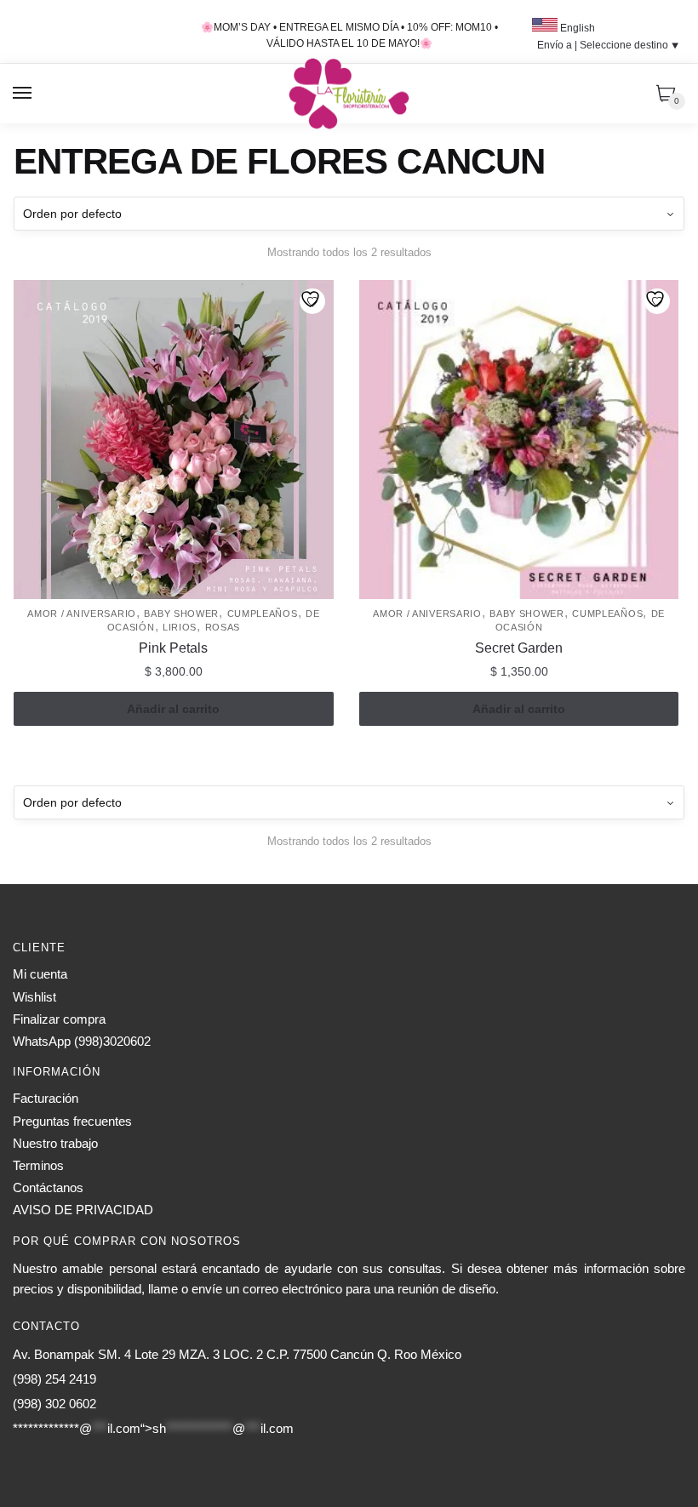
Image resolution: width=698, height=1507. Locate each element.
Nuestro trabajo (55, 1143)
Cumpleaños (262, 613)
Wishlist (34, 997)
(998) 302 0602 (54, 1403)
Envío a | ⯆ (608, 45)
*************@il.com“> (153, 1428)
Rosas (223, 627)
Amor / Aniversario (81, 613)
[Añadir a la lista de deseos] (312, 301)
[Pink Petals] (174, 440)
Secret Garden (519, 648)
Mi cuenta (40, 974)
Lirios (180, 627)
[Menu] (23, 93)
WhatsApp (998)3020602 (82, 1041)
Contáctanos (48, 1187)
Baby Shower (181, 613)
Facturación (45, 1098)
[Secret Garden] (519, 440)
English (576, 28)
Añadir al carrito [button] (173, 709)
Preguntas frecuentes (72, 1121)
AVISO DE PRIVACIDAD (83, 1209)
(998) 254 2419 (54, 1379)
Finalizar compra (59, 1019)
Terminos (38, 1165)
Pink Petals (173, 648)
